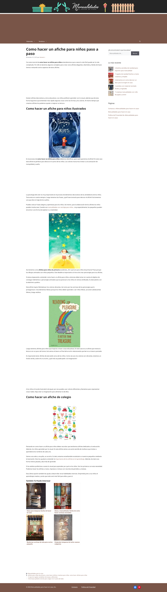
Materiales (29, 41)
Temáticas (42, 41)
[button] (139, 41)
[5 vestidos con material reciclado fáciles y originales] (110, 88)
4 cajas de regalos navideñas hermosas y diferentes (43, 577)
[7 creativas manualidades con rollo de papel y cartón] (110, 94)
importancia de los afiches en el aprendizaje (69, 459)
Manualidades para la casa (35, 573)
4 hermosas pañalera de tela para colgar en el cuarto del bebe (46, 579)
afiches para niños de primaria (36, 575)
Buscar (135, 53)
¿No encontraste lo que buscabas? (119, 50)
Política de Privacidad (88, 587)
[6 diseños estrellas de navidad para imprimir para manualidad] (110, 70)
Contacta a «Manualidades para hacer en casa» (123, 109)
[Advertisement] (83, 26)
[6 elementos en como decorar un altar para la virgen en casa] (110, 82)
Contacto (75, 587)
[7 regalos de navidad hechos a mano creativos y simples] (110, 76)
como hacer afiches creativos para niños (57, 575)
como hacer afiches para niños (78, 575)
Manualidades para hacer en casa (119, 112)
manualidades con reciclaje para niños (61, 207)
